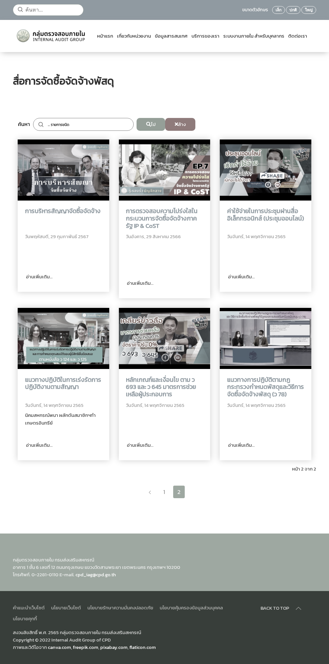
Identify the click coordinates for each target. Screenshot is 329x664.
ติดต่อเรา (297, 36)
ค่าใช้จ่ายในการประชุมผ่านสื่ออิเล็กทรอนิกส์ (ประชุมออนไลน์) (265, 215)
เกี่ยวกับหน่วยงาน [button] (134, 36)
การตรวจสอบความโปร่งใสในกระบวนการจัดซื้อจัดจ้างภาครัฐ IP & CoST (162, 218)
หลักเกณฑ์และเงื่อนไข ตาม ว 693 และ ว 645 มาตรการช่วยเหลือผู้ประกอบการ (161, 387)
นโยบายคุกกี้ (25, 618)
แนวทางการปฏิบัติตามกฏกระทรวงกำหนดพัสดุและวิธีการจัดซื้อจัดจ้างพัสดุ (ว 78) (265, 387)
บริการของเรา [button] (205, 36)
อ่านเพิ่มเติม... (39, 276)
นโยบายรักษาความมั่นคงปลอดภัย (120, 607)
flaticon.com (142, 647)
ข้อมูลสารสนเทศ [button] (171, 36)
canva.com (59, 647)
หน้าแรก (105, 36)
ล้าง (182, 124)
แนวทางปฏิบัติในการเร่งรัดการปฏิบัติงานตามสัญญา (63, 383)
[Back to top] (298, 608)
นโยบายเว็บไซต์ (66, 607)
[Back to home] (52, 36)
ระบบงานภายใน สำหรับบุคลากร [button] (253, 36)
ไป (153, 124)
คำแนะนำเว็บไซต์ (29, 607)
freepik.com (85, 647)
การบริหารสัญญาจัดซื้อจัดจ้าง (63, 211)
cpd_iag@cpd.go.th (96, 574)
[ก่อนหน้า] (150, 492)
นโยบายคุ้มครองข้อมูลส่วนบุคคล (191, 607)
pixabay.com (114, 647)
